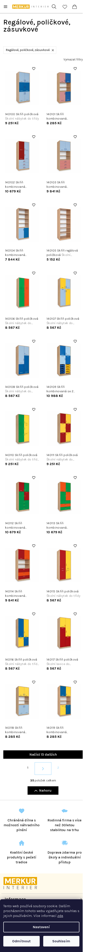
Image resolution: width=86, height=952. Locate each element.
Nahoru (45, 790)
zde (60, 916)
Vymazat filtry (73, 59)
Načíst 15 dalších (43, 754)
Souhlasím (61, 941)
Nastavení (41, 927)
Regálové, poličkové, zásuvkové (28, 50)
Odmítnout (21, 941)
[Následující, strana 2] (43, 768)
